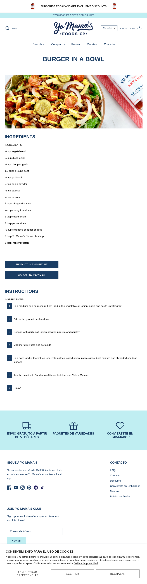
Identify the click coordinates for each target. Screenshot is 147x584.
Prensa (75, 44)
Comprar (56, 44)
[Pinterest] (29, 488)
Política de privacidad (86, 563)
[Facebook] (9, 488)
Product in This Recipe (32, 264)
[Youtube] (16, 488)
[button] (109, 28)
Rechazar (117, 573)
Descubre (38, 44)
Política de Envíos (120, 496)
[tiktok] (42, 488)
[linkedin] (36, 488)
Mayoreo (115, 491)
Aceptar (72, 573)
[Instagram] (22, 488)
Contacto (109, 44)
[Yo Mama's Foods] (73, 28)
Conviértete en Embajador (125, 485)
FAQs (113, 470)
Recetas (92, 44)
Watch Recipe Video (31, 274)
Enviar (16, 541)
